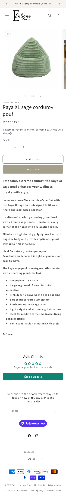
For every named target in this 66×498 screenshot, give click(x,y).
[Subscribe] (55, 411)
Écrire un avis (33, 377)
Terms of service (53, 490)
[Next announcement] (59, 4)
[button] (7, 15)
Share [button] (9, 334)
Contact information (17, 490)
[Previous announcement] (6, 4)
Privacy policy (54, 485)
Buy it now (33, 169)
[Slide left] (25, 96)
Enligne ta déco (19, 485)
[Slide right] (41, 96)
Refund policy (36, 490)
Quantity (7, 140)
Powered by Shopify (36, 485)
